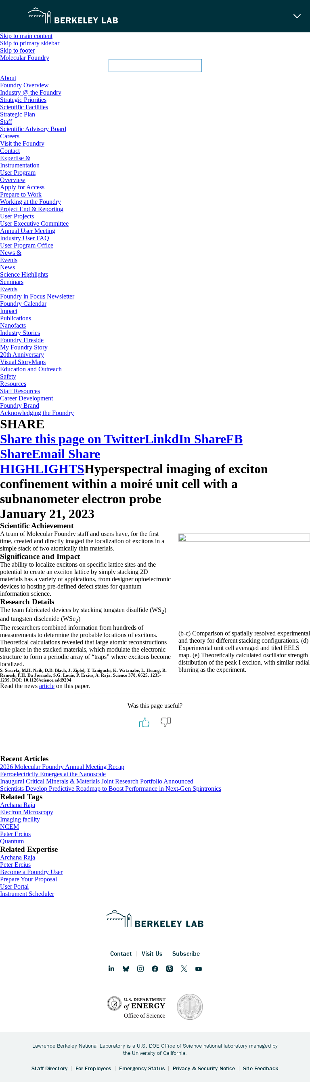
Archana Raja (17, 804)
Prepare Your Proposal (28, 879)
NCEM (9, 826)
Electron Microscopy (26, 812)
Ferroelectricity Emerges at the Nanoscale (53, 774)
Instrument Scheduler (27, 893)
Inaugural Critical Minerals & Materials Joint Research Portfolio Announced (96, 781)
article (46, 685)
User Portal (14, 886)
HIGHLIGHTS (42, 469)
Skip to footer (17, 50)
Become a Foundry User (31, 871)
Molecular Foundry (24, 57)
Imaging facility (20, 819)
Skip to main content (26, 35)
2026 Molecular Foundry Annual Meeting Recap (62, 766)
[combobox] (155, 67)
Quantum (12, 841)
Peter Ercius (15, 833)
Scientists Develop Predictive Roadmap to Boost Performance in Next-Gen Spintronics (110, 788)
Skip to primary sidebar (29, 43)
